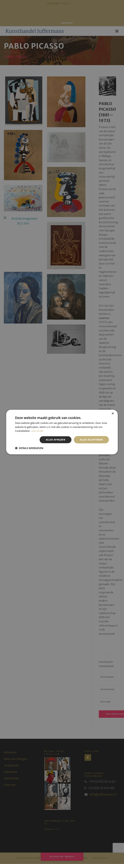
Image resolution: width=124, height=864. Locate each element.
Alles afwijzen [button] (55, 439)
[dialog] (62, 432)
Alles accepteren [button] (91, 439)
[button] (29, 448)
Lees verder (37, 430)
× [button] (112, 413)
